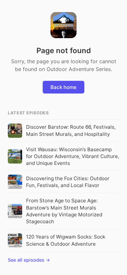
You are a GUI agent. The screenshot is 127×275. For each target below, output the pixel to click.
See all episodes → (29, 260)
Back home (63, 87)
